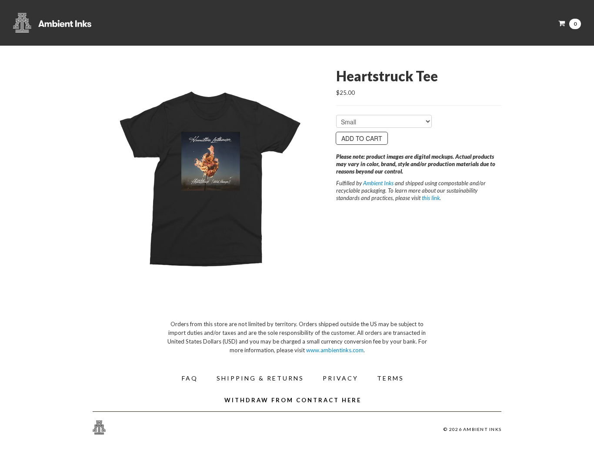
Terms (390, 378)
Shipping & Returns (260, 378)
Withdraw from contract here (292, 400)
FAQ (190, 378)
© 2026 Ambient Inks (472, 429)
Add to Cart (361, 138)
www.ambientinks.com (335, 350)
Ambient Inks (100, 23)
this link (431, 197)
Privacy (340, 378)
